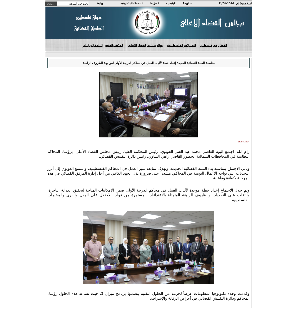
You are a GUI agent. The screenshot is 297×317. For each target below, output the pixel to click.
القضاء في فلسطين (213, 45)
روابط (100, 3)
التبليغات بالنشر (92, 45)
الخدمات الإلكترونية (131, 3)
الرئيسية (170, 3)
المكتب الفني (114, 45)
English (187, 3)
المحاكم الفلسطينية (181, 45)
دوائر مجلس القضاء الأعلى (145, 45)
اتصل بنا (154, 3)
